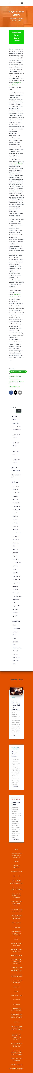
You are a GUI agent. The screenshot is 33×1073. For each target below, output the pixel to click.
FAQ (19, 876)
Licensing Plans (16, 927)
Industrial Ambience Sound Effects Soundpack (16, 917)
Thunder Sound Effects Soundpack (16, 1009)
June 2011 (15, 566)
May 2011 (15, 570)
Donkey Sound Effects (14, 754)
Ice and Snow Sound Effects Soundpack (16, 910)
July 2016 (15, 513)
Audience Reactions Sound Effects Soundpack (16, 855)
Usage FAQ (16, 1022)
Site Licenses (16, 987)
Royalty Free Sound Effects (18, 371)
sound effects (18, 164)
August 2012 (16, 549)
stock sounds (16, 387)
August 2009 (16, 606)
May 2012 (15, 556)
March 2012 (16, 560)
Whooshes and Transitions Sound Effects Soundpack (16, 1052)
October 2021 (16, 493)
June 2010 (15, 586)
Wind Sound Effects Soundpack (16, 1059)
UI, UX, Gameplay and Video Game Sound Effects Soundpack (16, 1016)
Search (14, 408)
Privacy (16, 939)
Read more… (17, 736)
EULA (14, 876)
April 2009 (15, 616)
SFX (11, 387)
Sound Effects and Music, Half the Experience (17, 426)
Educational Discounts (16, 867)
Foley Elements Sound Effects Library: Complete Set (16, 882)
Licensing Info (16, 923)
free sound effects (14, 296)
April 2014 (15, 530)
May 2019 (15, 496)
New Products (16, 629)
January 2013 (16, 540)
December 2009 (17, 596)
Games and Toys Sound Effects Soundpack (16, 895)
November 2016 (17, 506)
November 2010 (17, 576)
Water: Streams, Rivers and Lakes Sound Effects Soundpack (16, 1036)
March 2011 (15, 573)
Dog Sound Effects (16, 803)
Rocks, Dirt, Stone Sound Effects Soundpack (16, 961)
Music (14, 625)
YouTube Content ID (16, 1065)
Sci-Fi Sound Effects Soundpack (16, 982)
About (16, 850)
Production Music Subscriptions (16, 950)
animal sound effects (15, 376)
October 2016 (16, 510)
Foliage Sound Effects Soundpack (16, 889)
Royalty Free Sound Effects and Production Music (16, 969)
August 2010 (16, 583)
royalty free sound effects (15, 84)
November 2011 (17, 563)
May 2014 (15, 526)
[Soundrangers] (14, 3)
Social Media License (16, 996)
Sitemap (16, 991)
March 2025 (16, 486)
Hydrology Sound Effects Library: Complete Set (16, 903)
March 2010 (16, 593)
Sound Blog (16, 1000)
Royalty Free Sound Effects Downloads (16, 976)
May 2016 (15, 516)
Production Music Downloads (16, 944)
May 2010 (15, 590)
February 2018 (16, 503)
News (14, 638)
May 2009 (15, 613)
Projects (15, 654)
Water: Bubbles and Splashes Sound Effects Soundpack (16, 1028)
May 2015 (15, 520)
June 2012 (15, 553)
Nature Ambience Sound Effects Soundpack (16, 933)
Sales (14, 664)
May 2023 (15, 490)
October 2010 (16, 580)
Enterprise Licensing (16, 872)
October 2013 (16, 537)
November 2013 (17, 533)
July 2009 (15, 609)
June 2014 (15, 523)
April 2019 (15, 500)
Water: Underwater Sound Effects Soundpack (16, 1045)
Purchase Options (16, 955)
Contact (16, 862)
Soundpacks (16, 1004)
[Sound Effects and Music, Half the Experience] (16, 691)
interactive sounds (15, 379)
